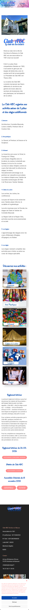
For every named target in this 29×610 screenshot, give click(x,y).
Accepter (14, 598)
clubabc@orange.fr (8, 565)
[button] (26, 580)
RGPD (4, 549)
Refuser (14, 602)
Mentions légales (8, 546)
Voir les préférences (14, 606)
